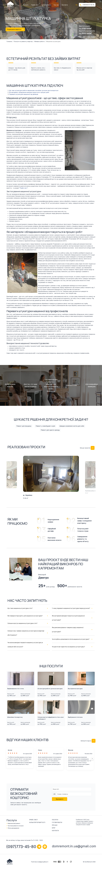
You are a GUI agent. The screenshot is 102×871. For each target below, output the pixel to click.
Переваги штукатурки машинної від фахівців (23, 94)
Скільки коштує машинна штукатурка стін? (22, 623)
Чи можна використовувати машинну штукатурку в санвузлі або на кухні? (25, 645)
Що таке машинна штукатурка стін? (20, 608)
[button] (9, 477)
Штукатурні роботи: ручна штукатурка (50, 688)
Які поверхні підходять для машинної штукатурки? (25, 616)
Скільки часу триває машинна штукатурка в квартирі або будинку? (25, 633)
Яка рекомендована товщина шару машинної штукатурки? (67, 629)
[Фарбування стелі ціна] (81, 707)
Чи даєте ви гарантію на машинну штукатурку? (68, 647)
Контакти (65, 5)
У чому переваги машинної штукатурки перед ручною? (71, 608)
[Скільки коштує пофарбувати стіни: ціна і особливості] (51, 707)
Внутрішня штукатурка (75, 688)
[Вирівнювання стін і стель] (20, 678)
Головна (9, 41)
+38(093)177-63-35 (88, 5)
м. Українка (27, 495)
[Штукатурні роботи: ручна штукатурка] (51, 678)
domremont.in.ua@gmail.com (74, 846)
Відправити (59, 799)
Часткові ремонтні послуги (16, 825)
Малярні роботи (39, 41)
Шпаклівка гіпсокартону (15, 717)
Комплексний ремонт (14, 823)
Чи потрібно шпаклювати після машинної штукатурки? (70, 639)
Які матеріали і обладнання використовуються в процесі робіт (29, 92)
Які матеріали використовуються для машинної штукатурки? (68, 618)
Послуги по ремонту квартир (23, 41)
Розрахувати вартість (14, 29)
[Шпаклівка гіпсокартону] (20, 707)
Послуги (25, 5)
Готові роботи (46, 5)
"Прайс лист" (23, 188)
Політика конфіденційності (39, 862)
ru (77, 5)
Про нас (56, 5)
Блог (53, 828)
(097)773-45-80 (21, 846)
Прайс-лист (35, 5)
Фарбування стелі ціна (75, 717)
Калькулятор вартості (37, 822)
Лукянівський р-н (90, 490)
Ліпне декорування (13, 828)
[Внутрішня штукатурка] (81, 678)
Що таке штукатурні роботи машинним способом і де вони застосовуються (33, 90)
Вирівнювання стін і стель (15, 688)
